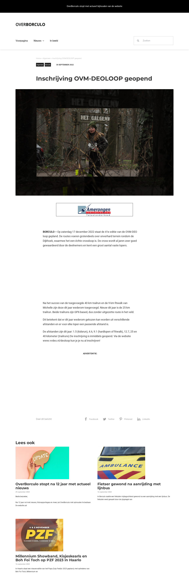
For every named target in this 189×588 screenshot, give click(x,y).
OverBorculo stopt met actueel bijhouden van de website (94, 6)
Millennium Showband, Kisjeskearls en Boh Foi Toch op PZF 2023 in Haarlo (51, 558)
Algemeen (47, 58)
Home (38, 58)
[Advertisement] (90, 274)
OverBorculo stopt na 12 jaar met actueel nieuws (53, 486)
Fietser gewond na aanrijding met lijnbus (129, 486)
